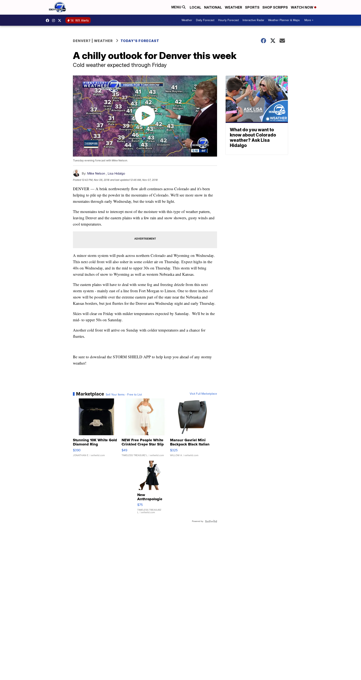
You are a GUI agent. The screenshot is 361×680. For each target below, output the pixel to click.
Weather (233, 7)
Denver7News (48, 20)
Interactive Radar (253, 20)
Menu (176, 7)
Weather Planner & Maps (284, 20)
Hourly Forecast (228, 20)
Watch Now (302, 7)
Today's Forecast (140, 41)
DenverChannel (60, 20)
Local (195, 7)
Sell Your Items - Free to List (124, 394)
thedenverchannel (54, 20)
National (213, 7)
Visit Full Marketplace (203, 393)
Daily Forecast (205, 20)
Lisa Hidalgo (116, 173)
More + (308, 20)
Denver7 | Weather (93, 41)
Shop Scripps (275, 7)
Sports (252, 7)
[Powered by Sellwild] (211, 521)
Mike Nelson (96, 173)
